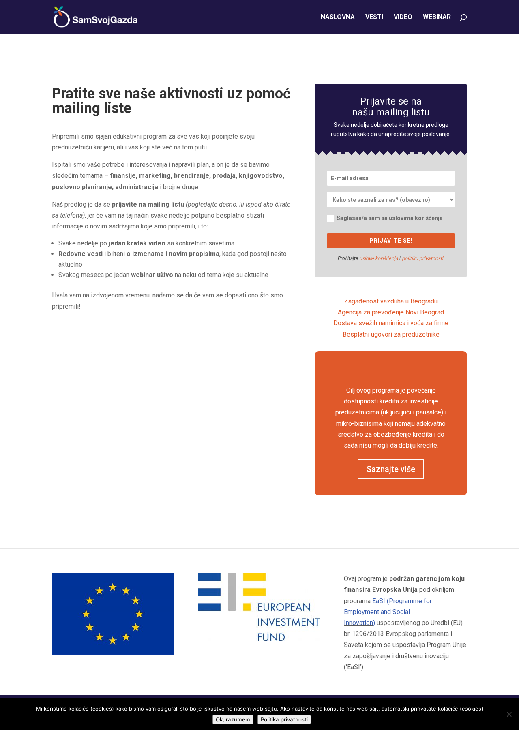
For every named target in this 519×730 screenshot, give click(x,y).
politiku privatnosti (422, 258)
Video (403, 17)
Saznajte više (391, 469)
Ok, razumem (233, 719)
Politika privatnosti (284, 719)
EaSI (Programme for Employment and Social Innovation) (388, 612)
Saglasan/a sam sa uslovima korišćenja (390, 218)
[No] (509, 714)
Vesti (374, 17)
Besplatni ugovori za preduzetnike (391, 334)
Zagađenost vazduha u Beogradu (391, 301)
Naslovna (338, 17)
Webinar (437, 17)
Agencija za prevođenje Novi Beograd (391, 312)
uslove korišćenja (378, 258)
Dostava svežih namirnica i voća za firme (390, 323)
